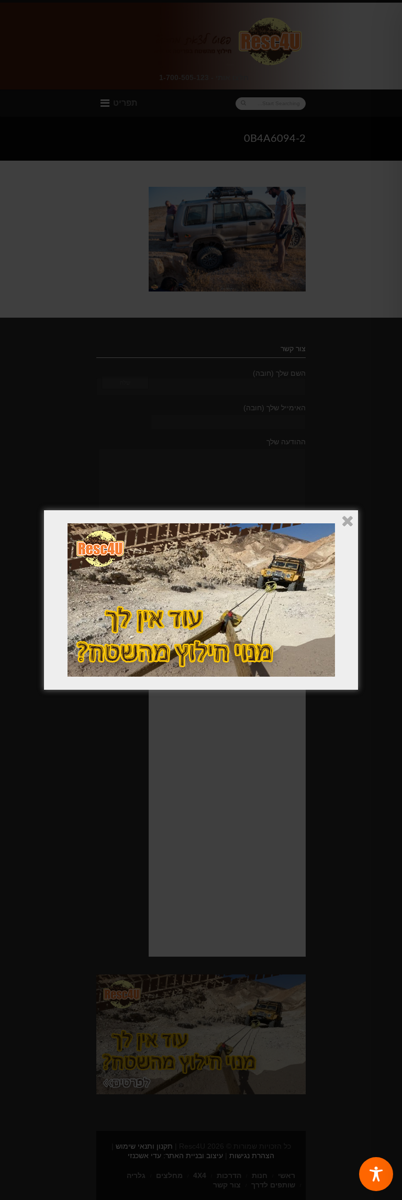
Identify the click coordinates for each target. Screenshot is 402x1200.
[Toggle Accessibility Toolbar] (376, 1174)
